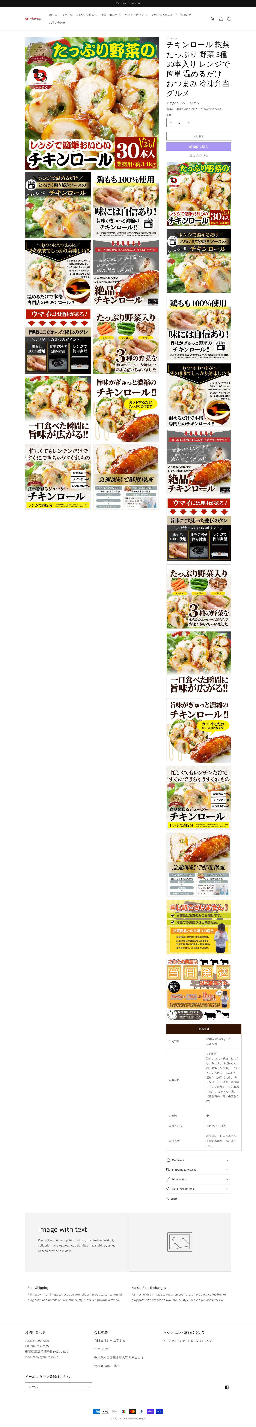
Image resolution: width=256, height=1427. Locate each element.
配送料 (180, 108)
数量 (168, 115)
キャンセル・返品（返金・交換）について (189, 1340)
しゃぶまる (122, 1418)
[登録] (88, 1386)
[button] (87, 15)
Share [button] (174, 1198)
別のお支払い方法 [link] (198, 155)
